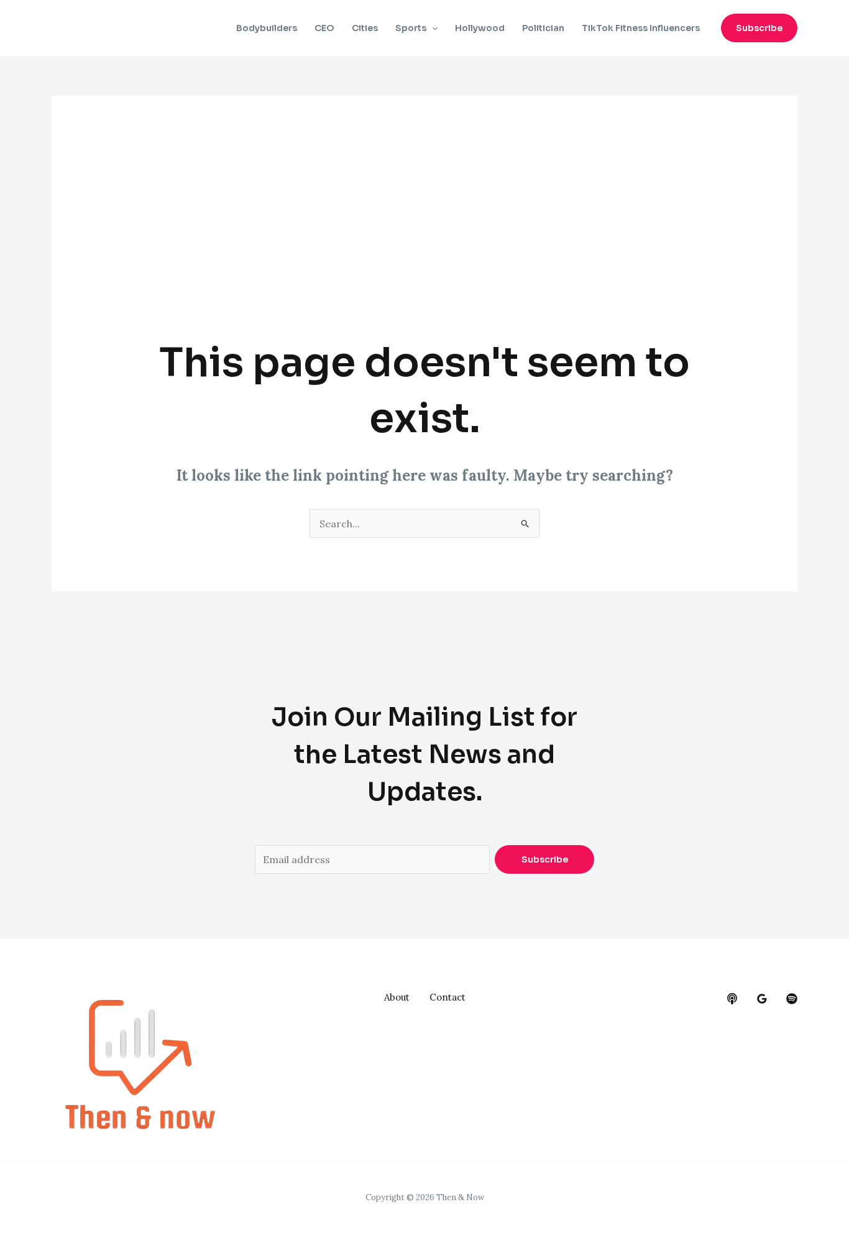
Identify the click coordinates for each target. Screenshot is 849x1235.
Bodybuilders (266, 28)
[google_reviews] (762, 998)
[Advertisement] (425, 242)
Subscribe (544, 859)
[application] (432, 28)
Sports (410, 28)
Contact (447, 997)
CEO (324, 28)
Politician (543, 28)
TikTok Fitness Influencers (641, 28)
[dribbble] (791, 998)
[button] (759, 28)
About (397, 997)
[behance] (732, 998)
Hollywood (480, 28)
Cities (365, 28)
